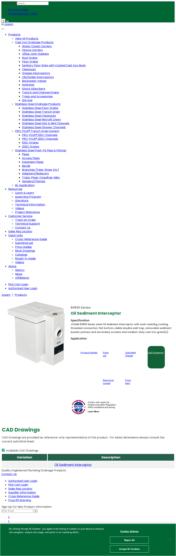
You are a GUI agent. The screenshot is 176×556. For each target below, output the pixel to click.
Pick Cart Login (18, 485)
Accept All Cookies (129, 548)
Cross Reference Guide (23, 496)
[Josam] (7, 24)
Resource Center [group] (108, 382)
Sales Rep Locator (20, 489)
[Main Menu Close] (2, 28)
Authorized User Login (22, 481)
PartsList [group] (106, 354)
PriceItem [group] (128, 382)
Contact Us (9, 474)
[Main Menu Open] (7, 21)
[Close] (170, 539)
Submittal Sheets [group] (130, 354)
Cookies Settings (129, 531)
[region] (88, 540)
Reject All (129, 540)
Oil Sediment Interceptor (73, 465)
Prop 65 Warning (19, 500)
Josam (5, 295)
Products (21, 295)
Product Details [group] (89, 352)
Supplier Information (22, 492)
